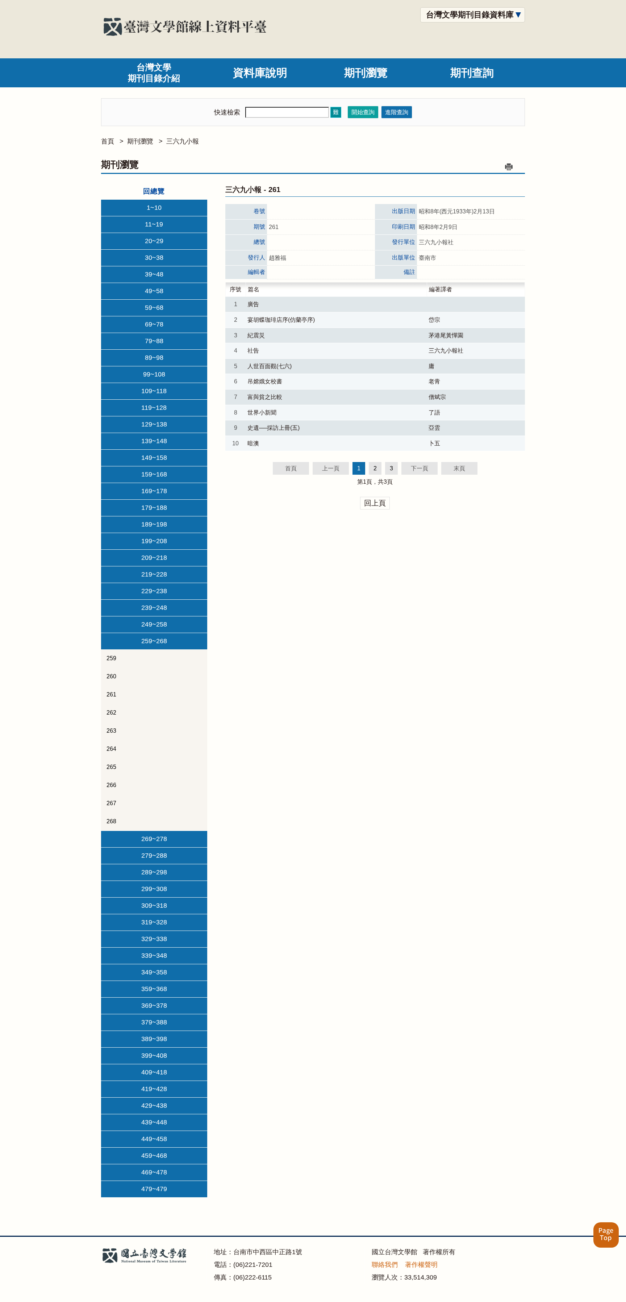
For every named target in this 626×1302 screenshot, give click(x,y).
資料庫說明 (260, 73)
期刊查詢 (472, 73)
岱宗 (434, 320)
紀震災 (256, 335)
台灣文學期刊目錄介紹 (154, 72)
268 (111, 821)
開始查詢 (363, 112)
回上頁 (375, 503)
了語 (434, 412)
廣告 (253, 304)
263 (111, 731)
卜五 (434, 443)
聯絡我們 (385, 1264)
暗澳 (253, 443)
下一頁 (419, 468)
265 (111, 767)
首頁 (107, 141)
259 (111, 658)
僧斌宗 (437, 397)
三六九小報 (182, 141)
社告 (253, 351)
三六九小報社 (446, 351)
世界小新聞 (261, 412)
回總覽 (154, 191)
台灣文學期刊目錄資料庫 (470, 14)
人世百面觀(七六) (269, 366)
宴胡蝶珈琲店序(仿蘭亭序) (281, 320)
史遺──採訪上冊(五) (273, 428)
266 (111, 785)
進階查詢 (396, 112)
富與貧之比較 (264, 397)
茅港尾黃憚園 (446, 335)
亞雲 (434, 428)
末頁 (459, 468)
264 (111, 749)
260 (111, 676)
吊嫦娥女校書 (264, 381)
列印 (508, 166)
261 (111, 694)
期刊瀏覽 (366, 73)
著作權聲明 (421, 1264)
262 (111, 713)
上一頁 (330, 468)
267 (111, 803)
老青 (434, 381)
